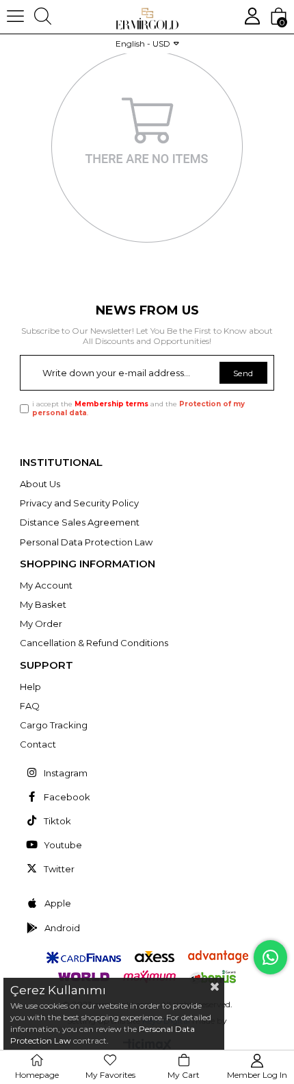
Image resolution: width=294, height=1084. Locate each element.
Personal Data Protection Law (86, 542)
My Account (46, 585)
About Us (40, 483)
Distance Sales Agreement (79, 522)
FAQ (30, 705)
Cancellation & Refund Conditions (94, 642)
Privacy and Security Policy (79, 502)
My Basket (43, 604)
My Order (41, 623)
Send (243, 373)
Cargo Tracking (54, 724)
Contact (38, 744)
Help (30, 686)
